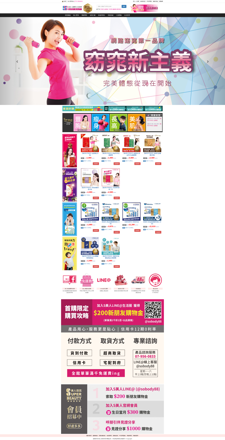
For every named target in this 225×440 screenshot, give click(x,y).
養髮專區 (84, 15)
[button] (17, 61)
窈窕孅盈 (68, 15)
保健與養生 (101, 15)
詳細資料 (96, 163)
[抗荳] (136, 122)
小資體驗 (119, 15)
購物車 (161, 1)
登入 (134, 1)
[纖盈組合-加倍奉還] (152, 8)
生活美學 (127, 15)
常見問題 (149, 1)
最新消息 (155, 1)
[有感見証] (87, 8)
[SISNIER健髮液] (112, 61)
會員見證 (142, 1)
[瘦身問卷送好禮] (100, 122)
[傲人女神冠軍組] (82, 122)
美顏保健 (110, 15)
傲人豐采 (76, 15)
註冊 (137, 1)
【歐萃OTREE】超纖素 (153, 120)
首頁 (64, 1)
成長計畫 (92, 15)
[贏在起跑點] (118, 122)
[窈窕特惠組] (138, 8)
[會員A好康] (112, 106)
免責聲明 (109, 435)
